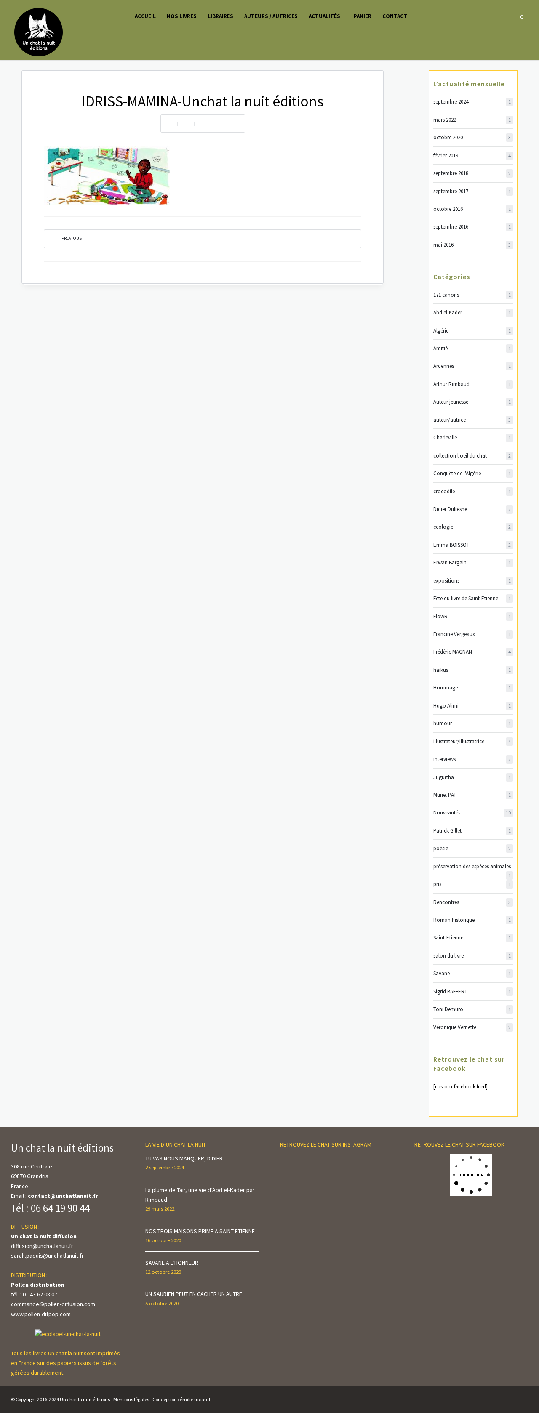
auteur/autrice (471, 419)
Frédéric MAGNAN (471, 651)
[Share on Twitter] (202, 123)
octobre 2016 (471, 209)
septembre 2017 (471, 191)
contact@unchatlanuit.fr (63, 1196)
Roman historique (471, 919)
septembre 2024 (471, 101)
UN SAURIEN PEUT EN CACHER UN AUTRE (193, 1294)
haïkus (471, 669)
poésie (471, 848)
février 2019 (471, 155)
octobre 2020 (471, 137)
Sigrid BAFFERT (471, 991)
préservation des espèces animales (472, 867)
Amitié (471, 348)
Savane (471, 973)
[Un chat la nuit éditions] (39, 31)
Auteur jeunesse (471, 401)
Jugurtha (471, 777)
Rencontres (471, 902)
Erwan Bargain (471, 562)
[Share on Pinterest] (219, 123)
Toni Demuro (471, 1009)
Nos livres (182, 16)
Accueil (145, 16)
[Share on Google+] (236, 123)
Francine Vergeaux (471, 634)
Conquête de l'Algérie (471, 473)
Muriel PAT (471, 794)
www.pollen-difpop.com (41, 1314)
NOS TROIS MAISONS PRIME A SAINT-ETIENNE (200, 1231)
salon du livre (471, 955)
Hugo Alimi (471, 705)
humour (471, 723)
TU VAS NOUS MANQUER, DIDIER (184, 1158)
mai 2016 (471, 244)
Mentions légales (131, 1399)
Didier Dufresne (471, 509)
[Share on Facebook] (185, 123)
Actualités (324, 16)
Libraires (220, 16)
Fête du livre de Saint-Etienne (471, 598)
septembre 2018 (471, 173)
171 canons (471, 294)
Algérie (471, 330)
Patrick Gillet (471, 830)
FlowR (471, 616)
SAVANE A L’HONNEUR (171, 1263)
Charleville (471, 437)
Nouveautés (471, 812)
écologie (471, 526)
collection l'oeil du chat (471, 455)
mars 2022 (471, 119)
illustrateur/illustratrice (471, 741)
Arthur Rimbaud (471, 384)
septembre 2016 (471, 226)
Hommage (471, 687)
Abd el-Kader (471, 312)
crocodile (471, 491)
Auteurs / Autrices (271, 16)
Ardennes (471, 366)
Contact (394, 16)
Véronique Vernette (471, 1027)
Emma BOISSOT (471, 544)
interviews (471, 759)
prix (471, 884)
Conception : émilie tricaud (181, 1399)
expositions (471, 580)
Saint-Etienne (471, 937)
